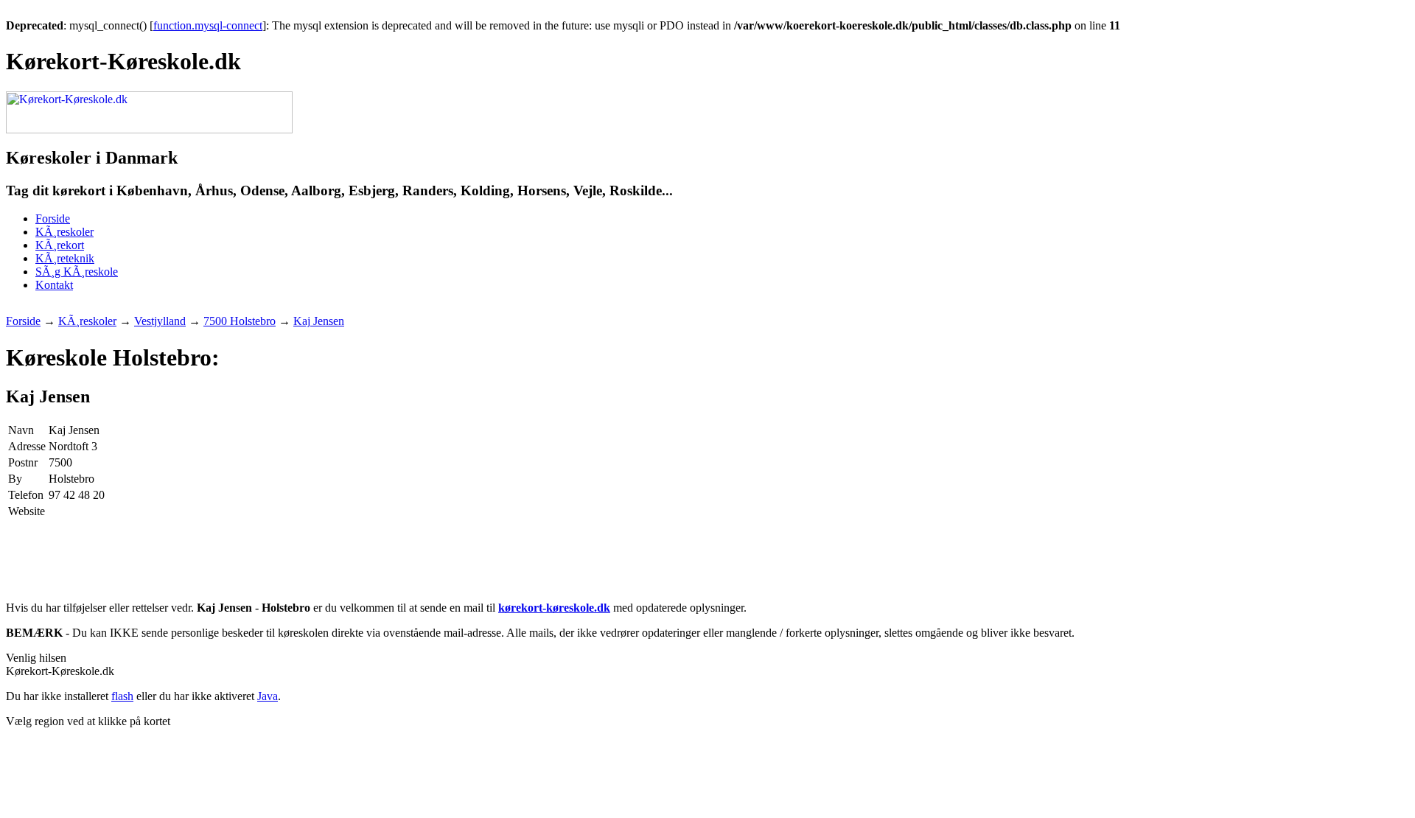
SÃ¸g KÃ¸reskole (76, 271)
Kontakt (54, 285)
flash (122, 696)
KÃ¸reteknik (64, 258)
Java (267, 696)
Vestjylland (160, 321)
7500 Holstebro (239, 321)
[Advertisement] (274, 309)
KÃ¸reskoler (64, 232)
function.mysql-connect (207, 25)
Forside (52, 218)
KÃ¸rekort (59, 245)
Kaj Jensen (318, 321)
